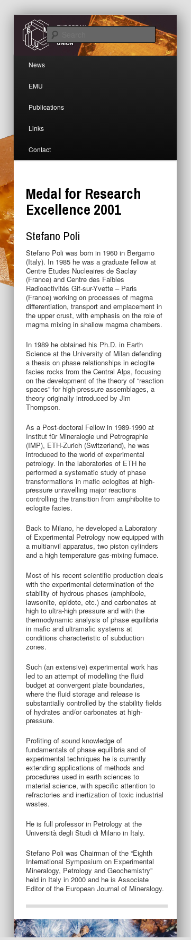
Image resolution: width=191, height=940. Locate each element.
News (37, 64)
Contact (40, 149)
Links (36, 128)
